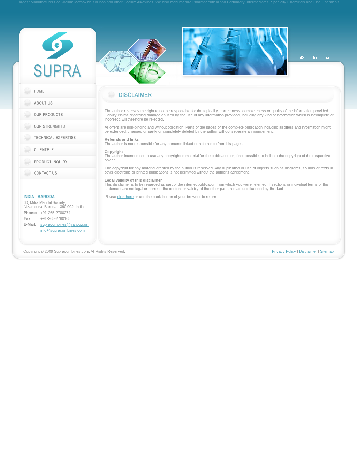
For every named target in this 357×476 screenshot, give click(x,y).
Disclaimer (308, 251)
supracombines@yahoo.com (64, 224)
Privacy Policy (284, 251)
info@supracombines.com (62, 230)
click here (125, 196)
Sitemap (327, 251)
